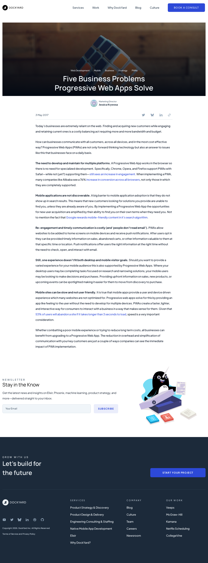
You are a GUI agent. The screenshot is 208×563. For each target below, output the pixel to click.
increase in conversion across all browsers (113, 179)
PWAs (134, 70)
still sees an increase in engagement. (113, 174)
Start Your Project (177, 472)
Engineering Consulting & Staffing (92, 521)
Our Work (174, 500)
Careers (132, 528)
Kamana (171, 521)
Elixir (73, 535)
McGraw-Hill (174, 514)
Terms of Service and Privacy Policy (18, 534)
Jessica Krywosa (108, 104)
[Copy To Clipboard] (169, 115)
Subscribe (106, 408)
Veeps (170, 507)
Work (95, 7)
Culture (154, 7)
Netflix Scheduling (178, 528)
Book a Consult (186, 7)
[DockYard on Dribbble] (34, 519)
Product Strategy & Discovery (89, 507)
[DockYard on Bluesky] (19, 519)
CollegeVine (174, 535)
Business (109, 70)
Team (130, 521)
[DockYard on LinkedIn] (27, 519)
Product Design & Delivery (87, 514)
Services (78, 7)
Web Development (80, 70)
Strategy (122, 70)
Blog (138, 7)
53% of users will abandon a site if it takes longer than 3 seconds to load (80, 314)
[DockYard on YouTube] (4, 519)
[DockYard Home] (14, 502)
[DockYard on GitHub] (42, 519)
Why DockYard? (80, 542)
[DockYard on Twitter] (12, 519)
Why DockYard (117, 7)
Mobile (97, 70)
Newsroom (134, 535)
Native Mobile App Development (91, 528)
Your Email (11, 408)
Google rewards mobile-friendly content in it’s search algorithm (106, 217)
